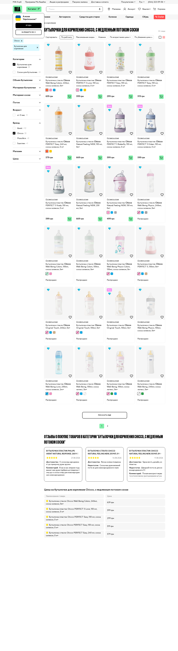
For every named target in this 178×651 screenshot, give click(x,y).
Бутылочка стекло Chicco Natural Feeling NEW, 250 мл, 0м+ (104, 452)
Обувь (145, 17)
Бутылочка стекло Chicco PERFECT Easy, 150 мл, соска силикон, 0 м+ (73, 526)
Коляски (113, 17)
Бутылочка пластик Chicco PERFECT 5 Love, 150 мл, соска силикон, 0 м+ (71, 510)
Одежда (129, 17)
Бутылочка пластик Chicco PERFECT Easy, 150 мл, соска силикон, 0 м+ (73, 518)
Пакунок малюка (79, 2)
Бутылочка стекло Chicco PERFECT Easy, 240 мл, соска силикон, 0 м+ (73, 534)
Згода (29, 25)
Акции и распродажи (59, 2)
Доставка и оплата (99, 2)
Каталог (32, 9)
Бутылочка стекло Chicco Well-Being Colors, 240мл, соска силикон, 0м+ (71, 502)
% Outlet (159, 16)
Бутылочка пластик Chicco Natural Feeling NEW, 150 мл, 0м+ (145, 452)
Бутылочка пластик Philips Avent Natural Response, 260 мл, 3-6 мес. (62, 452)
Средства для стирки (89, 17)
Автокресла (64, 17)
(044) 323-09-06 (155, 2)
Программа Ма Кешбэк (35, 2)
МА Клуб (17, 2)
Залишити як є (29, 32)
